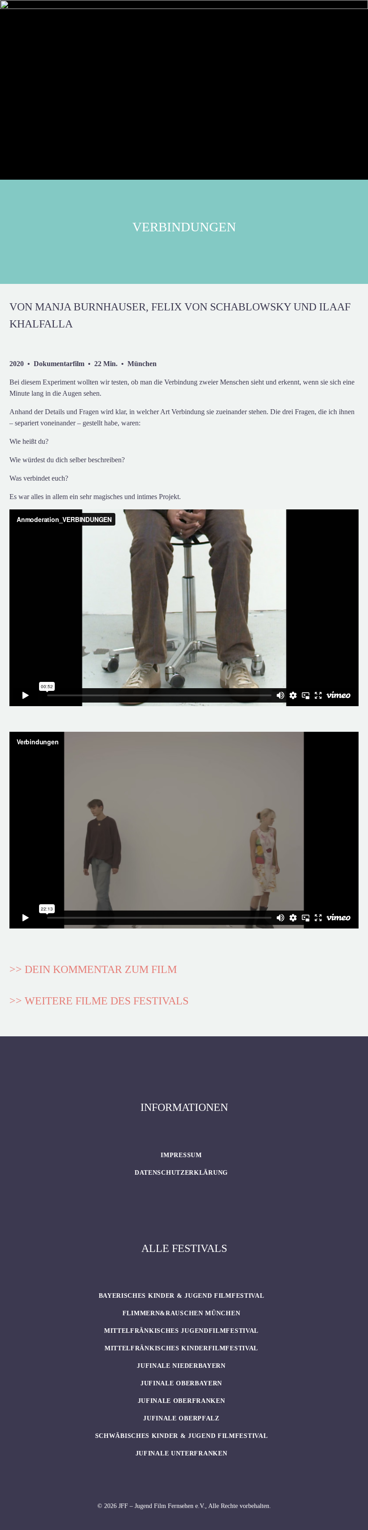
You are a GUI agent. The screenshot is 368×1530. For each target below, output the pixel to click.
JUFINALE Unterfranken (182, 1453)
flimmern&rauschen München (182, 1313)
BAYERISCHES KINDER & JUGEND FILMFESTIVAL (181, 1295)
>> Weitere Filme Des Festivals (98, 1001)
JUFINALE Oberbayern (181, 1383)
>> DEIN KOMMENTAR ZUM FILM (93, 969)
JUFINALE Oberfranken (181, 1400)
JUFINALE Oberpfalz (181, 1418)
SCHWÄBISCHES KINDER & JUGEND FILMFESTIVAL (181, 1436)
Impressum (181, 1155)
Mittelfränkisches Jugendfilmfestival (181, 1330)
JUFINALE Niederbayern (181, 1365)
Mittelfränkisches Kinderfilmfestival (181, 1348)
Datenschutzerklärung (181, 1172)
